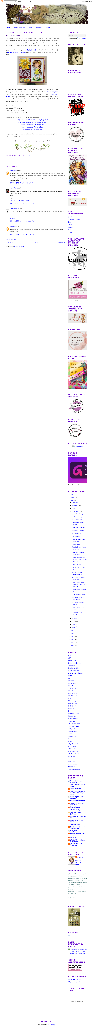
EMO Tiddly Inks (77, 520)
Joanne (70, 227)
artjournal (71, 761)
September (75, 511)
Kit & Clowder (72, 691)
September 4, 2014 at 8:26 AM (22, 221)
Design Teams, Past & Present (23, 27)
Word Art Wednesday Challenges (76, 844)
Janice (70, 224)
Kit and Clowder (73, 693)
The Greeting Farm (74, 724)
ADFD (69, 658)
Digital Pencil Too (73, 670)
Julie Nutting (72, 688)
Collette (80, 857)
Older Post (61, 242)
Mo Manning (72, 701)
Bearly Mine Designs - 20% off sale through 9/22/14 (79, 559)
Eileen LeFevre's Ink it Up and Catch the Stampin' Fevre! (77, 793)
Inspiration (71, 686)
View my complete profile (78, 862)
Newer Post (9, 242)
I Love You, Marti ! (77, 564)
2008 (72, 645)
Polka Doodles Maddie (78, 595)
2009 (72, 642)
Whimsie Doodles (73, 749)
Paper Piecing (72, 703)
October (75, 508)
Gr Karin (12, 218)
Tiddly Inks (71, 729)
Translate (83, 38)
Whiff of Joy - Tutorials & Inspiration (77, 840)
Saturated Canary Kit (78, 514)
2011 (72, 636)
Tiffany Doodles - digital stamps (77, 834)
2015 (72, 497)
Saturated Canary (73, 713)
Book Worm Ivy (77, 517)
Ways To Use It (73, 744)
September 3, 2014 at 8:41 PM (22, 183)
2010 (72, 639)
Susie (70, 230)
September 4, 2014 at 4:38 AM (22, 203)
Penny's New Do (77, 533)
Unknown (13, 226)
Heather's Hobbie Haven (77, 800)
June (74, 624)
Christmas (71, 665)
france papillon (72, 764)
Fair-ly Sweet (76, 536)
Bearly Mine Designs (74, 663)
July (73, 621)
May (73, 627)
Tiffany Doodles (73, 731)
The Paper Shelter (73, 726)
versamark (71, 766)
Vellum (70, 741)
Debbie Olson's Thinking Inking (77, 785)
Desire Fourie (14, 188)
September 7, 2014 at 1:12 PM (22, 234)
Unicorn (70, 739)
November (75, 505)
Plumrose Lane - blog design (76, 821)
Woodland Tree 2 (73, 754)
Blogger (51, 1025)
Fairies (70, 676)
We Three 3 (73, 837)
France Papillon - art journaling (76, 797)
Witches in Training (78, 530)
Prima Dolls (71, 708)
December (75, 503)
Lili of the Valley (73, 696)
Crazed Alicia (76, 544)
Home (8, 27)
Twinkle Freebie (73, 736)
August (74, 618)
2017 (72, 494)
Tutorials (47, 27)
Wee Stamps (72, 746)
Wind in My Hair (73, 751)
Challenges (38, 27)
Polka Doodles (72, 706)
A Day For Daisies (73, 655)
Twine (70, 734)
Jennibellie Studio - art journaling (77, 804)
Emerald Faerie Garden (75, 673)
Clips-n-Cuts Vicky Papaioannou (76, 781)
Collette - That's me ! (74, 219)
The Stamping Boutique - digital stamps (78, 827)
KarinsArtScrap (14, 208)
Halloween (71, 681)
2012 (72, 634)
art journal (71, 756)
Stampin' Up (72, 716)
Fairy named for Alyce (79, 527)
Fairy (69, 678)
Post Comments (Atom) (21, 246)
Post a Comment (11, 239)
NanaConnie (13, 170)
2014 (72, 500)
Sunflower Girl (73, 718)
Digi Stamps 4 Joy (73, 668)
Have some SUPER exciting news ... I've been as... (78, 585)
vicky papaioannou (74, 769)
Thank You (71, 721)
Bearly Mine (72, 660)
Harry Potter (72, 683)
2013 (72, 631)
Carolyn (70, 217)
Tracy (70, 232)
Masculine (71, 698)
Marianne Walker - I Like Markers (78, 817)
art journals (72, 759)
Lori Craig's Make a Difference (76, 813)
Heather (70, 222)
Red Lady (71, 711)
